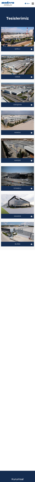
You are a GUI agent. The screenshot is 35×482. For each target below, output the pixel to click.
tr (28, 3)
